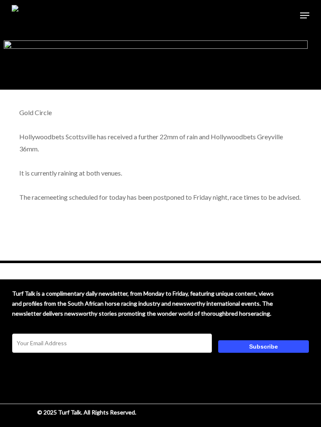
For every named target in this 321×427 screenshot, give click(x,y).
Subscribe (263, 346)
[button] (304, 15)
